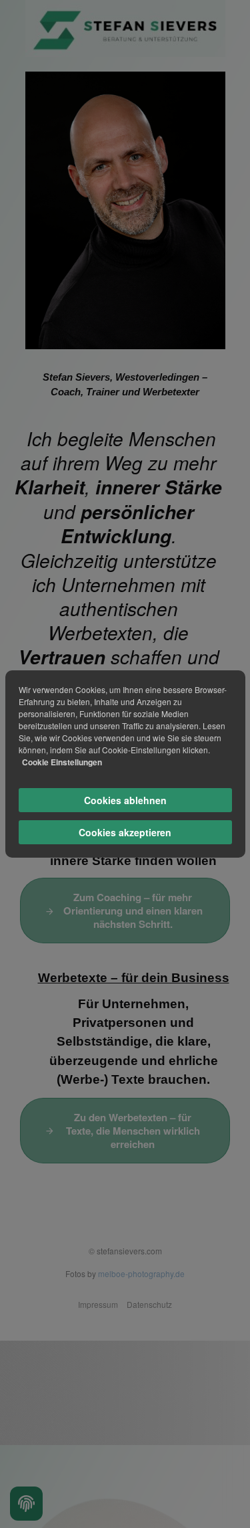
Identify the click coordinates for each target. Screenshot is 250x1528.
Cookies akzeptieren (125, 832)
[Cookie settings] (26, 1504)
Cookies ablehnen (125, 800)
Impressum (98, 1304)
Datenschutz (149, 1304)
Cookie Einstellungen (62, 762)
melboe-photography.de (141, 1273)
